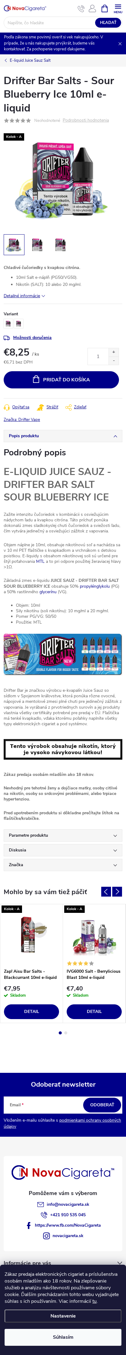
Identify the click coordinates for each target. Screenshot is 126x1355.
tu (94, 1301)
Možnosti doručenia (32, 338)
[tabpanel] (31, 963)
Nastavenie (63, 1316)
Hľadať (108, 22)
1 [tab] (60, 1032)
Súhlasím (63, 1337)
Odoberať (102, 1105)
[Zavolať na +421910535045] (81, 9)
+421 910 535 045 (68, 1215)
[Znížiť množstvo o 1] (114, 360)
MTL (40, 561)
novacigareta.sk (68, 1236)
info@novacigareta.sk (68, 1204)
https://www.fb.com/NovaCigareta (68, 1225)
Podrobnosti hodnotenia (86, 120)
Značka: (22, 419)
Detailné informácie (22, 296)
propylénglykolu (95, 586)
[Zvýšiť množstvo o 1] (114, 352)
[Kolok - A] (31, 935)
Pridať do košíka (66, 379)
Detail (31, 1011)
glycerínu (48, 592)
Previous (106, 892)
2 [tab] (65, 1032)
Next (117, 892)
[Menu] (118, 8)
